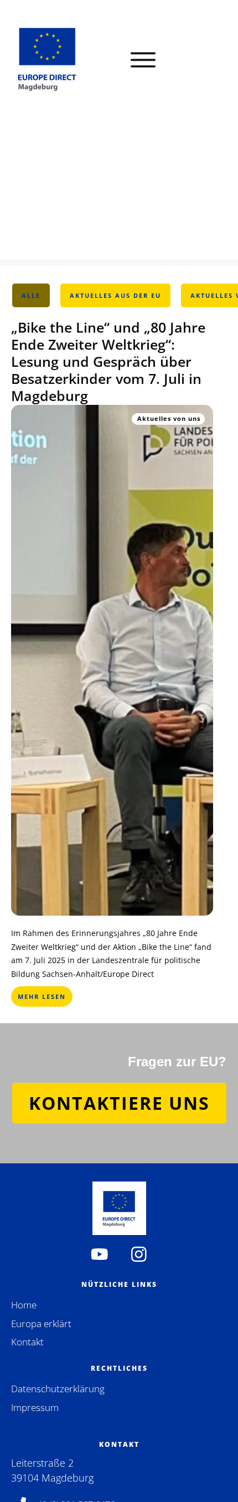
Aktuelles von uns (168, 418)
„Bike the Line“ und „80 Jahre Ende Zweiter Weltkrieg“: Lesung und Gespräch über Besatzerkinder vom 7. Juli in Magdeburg (108, 361)
